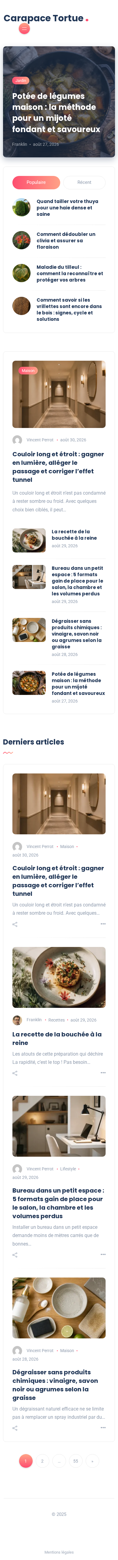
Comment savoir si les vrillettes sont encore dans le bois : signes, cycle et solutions (69, 309)
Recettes (56, 1020)
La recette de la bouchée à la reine (74, 534)
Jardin (20, 80)
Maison (28, 370)
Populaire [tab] (36, 182)
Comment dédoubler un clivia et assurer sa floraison (66, 240)
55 (75, 1461)
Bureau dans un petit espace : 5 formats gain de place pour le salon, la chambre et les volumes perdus (77, 581)
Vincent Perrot (40, 439)
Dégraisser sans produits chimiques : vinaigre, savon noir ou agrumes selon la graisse (77, 634)
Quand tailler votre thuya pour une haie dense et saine (67, 207)
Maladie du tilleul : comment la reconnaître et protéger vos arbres (70, 273)
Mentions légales (59, 1552)
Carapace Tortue (46, 17)
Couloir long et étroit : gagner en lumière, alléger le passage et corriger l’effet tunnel (58, 467)
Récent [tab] (84, 182)
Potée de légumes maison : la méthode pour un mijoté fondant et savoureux (56, 113)
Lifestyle (68, 1168)
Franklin (19, 144)
